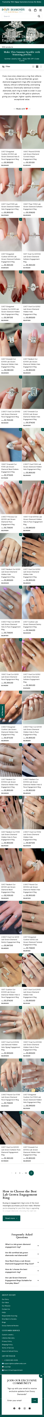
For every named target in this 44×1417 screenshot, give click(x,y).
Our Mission (6, 1306)
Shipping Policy (7, 1345)
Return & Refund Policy (10, 1351)
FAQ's (4, 1312)
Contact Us (6, 1309)
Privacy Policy (7, 1341)
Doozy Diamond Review (10, 1326)
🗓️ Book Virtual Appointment (12, 1370)
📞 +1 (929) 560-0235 (10, 1360)
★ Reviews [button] (2, 711)
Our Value (5, 1302)
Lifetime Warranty (8, 1338)
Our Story (5, 1299)
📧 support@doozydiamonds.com (14, 1363)
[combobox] (22, 16)
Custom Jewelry (7, 1335)
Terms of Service (8, 1348)
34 (26, 1173)
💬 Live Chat (6, 1367)
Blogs (4, 1322)
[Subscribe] (34, 1400)
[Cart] (35, 10)
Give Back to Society (9, 1319)
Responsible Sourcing (9, 1316)
